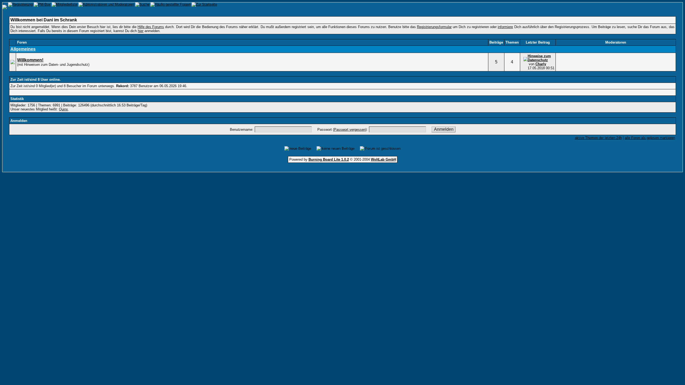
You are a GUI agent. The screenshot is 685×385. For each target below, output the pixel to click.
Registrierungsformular (434, 27)
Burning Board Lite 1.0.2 (329, 159)
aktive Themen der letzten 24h (598, 138)
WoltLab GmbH (383, 159)
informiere (505, 27)
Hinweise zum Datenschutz (539, 58)
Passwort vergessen (350, 130)
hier (140, 31)
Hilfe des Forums (151, 27)
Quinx (63, 109)
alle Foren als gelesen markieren (650, 138)
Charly (540, 64)
